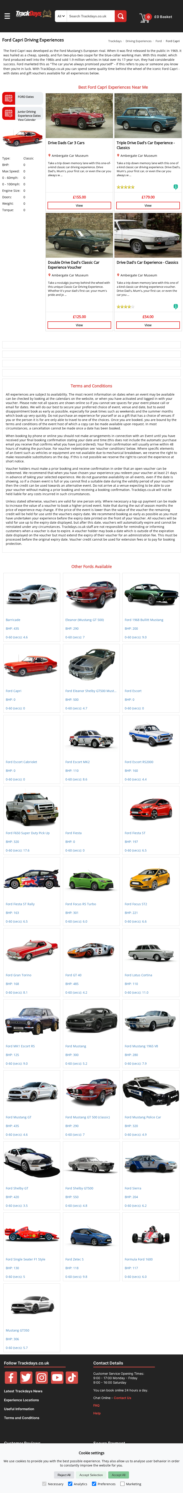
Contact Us (122, 1398)
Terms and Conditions (21, 1418)
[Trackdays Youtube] (57, 1383)
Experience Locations (21, 1400)
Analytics (80, 1484)
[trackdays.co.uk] (34, 17)
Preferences (107, 1484)
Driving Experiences (139, 41)
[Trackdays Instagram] (42, 1383)
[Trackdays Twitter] (26, 1383)
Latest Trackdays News (23, 1391)
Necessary (55, 1484)
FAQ (96, 1405)
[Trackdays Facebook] (11, 1383)
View (79, 205)
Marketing (133, 1484)
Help (97, 1413)
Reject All (64, 1475)
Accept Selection (91, 1475)
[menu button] (7, 16)
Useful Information (19, 1409)
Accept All (118, 1475)
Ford (159, 41)
